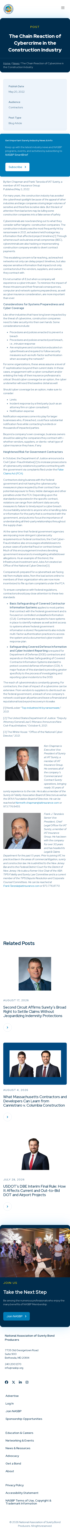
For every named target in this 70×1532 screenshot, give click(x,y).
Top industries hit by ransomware (41, 707)
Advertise (12, 1396)
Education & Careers (19, 1433)
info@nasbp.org (14, 1368)
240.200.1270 (13, 1364)
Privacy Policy (15, 1485)
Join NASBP (13, 1411)
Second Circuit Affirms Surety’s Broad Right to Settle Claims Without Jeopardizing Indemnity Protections (34, 1011)
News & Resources (18, 1448)
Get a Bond (13, 1463)
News (16, 63)
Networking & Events (20, 1440)
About (10, 1471)
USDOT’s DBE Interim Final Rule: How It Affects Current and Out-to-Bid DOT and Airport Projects (34, 1190)
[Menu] (63, 7)
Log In (10, 1403)
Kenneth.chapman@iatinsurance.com (37, 802)
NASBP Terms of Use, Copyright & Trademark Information (28, 1502)
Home (6, 63)
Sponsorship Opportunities (24, 1419)
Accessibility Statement (22, 1493)
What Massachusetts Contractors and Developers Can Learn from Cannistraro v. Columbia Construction (35, 1101)
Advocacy (12, 1456)
